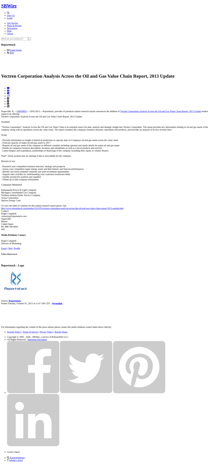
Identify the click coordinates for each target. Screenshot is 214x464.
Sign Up (11, 15)
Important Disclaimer (37, 339)
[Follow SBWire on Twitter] (86, 392)
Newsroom (12, 28)
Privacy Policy (46, 332)
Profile (17, 248)
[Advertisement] (107, 63)
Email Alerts (15, 50)
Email (4, 248)
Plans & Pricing (14, 25)
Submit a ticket (16, 460)
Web (10, 248)
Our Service (12, 23)
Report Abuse (61, 332)
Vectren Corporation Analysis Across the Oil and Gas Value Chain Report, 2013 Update (160, 111)
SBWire (9, 5)
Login (10, 18)
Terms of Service (30, 332)
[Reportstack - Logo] (15, 291)
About (10, 33)
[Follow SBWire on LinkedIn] (33, 445)
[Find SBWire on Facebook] (33, 392)
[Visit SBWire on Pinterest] (139, 392)
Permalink (57, 303)
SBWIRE (21, 111)
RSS (12, 53)
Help (9, 31)
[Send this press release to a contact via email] (8, 88)
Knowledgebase (17, 457)
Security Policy (14, 332)
